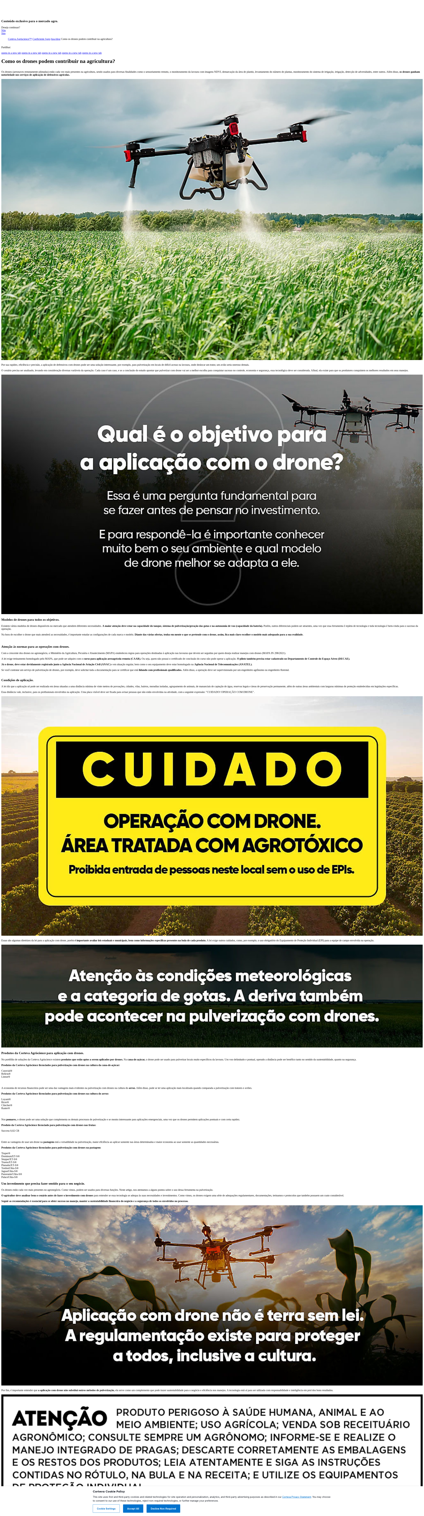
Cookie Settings (106, 1509)
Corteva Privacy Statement (296, 1497)
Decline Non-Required (163, 1509)
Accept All (133, 1509)
